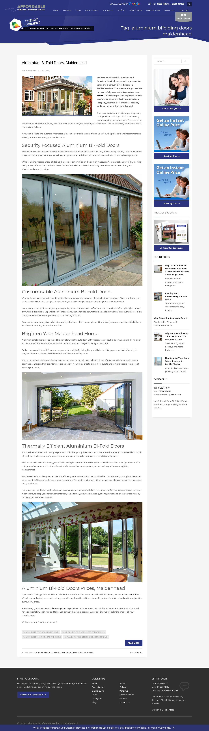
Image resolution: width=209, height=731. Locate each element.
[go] (185, 61)
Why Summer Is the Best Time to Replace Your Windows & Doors (176, 336)
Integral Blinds (135, 10)
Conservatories (91, 10)
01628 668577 (163, 4)
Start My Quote (172, 156)
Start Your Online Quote (33, 694)
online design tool (58, 608)
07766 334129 (178, 4)
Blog (94, 702)
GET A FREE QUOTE (171, 108)
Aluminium (108, 10)
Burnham (78, 683)
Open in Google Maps (164, 709)
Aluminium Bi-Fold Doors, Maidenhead (54, 62)
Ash (47, 70)
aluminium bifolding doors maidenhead (43, 637)
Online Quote (98, 690)
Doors (78, 10)
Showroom (169, 10)
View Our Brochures (173, 247)
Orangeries (97, 698)
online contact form (131, 594)
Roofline (121, 10)
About (55, 10)
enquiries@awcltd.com (170, 394)
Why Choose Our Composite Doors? (171, 318)
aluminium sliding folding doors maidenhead (87, 637)
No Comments (136, 653)
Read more (133, 643)
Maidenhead (67, 683)
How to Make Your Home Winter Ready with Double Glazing (177, 361)
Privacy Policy (164, 727)
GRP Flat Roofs (153, 10)
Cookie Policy (146, 727)
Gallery (122, 687)
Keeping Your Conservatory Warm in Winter (176, 296)
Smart (100, 95)
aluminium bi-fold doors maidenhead (42, 632)
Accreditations (98, 687)
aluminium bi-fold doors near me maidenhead (85, 632)
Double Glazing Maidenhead (81, 653)
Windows (67, 10)
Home (94, 683)
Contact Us (183, 10)
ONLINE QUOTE (183, 17)
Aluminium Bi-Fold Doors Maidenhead (52, 653)
